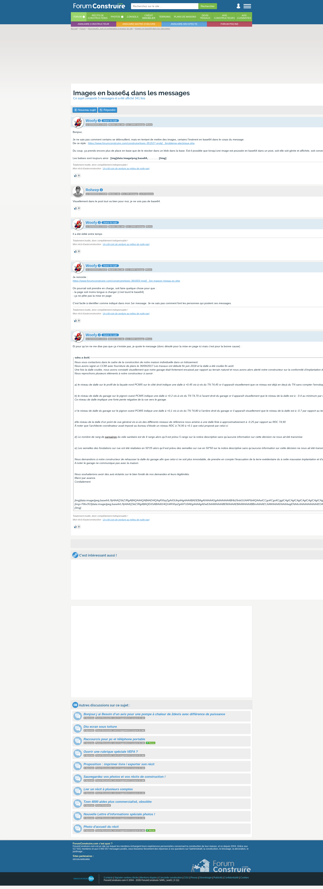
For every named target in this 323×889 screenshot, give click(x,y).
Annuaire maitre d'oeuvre (138, 24)
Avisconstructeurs (224, 16)
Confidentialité (231, 877)
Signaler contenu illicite (126, 877)
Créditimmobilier (148, 16)
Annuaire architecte (184, 24)
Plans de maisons (185, 16)
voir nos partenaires (81, 859)
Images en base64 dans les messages (131, 93)
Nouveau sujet (86, 109)
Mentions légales (148, 877)
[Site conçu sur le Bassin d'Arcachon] (83, 878)
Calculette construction (170, 877)
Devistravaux (205, 16)
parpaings (111, 436)
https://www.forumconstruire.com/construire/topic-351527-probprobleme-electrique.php (141, 143)
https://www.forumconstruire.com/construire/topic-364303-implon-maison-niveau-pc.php (126, 280)
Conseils (132, 16)
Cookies (244, 877)
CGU (186, 877)
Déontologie (205, 877)
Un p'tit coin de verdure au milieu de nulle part (126, 168)
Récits (97, 16)
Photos (115, 16)
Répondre (109, 109)
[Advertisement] (161, 56)
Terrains (164, 16)
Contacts (108, 877)
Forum (77, 16)
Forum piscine (229, 24)
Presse (194, 877)
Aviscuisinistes (244, 16)
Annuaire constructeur (93, 24)
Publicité (217, 877)
